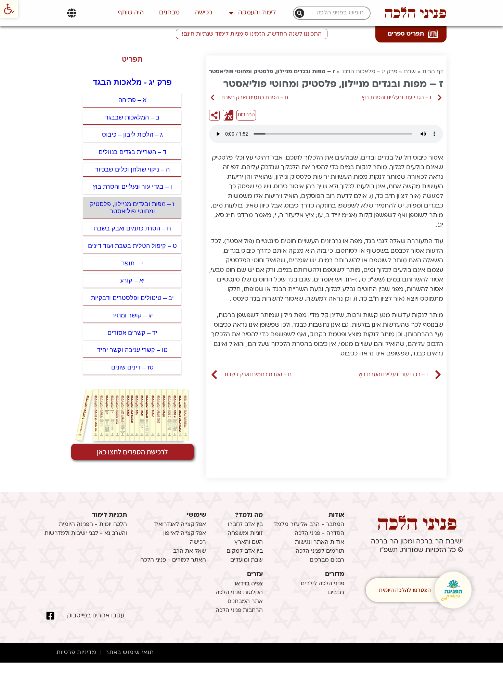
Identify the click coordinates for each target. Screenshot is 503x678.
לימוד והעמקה (257, 13)
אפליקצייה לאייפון (184, 533)
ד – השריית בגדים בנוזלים (132, 152)
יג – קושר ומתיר (132, 315)
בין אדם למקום (245, 551)
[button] (9, 9)
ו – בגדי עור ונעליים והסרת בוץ (132, 186)
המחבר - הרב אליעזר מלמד (309, 524)
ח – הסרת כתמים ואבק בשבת (132, 228)
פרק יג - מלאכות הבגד (369, 72)
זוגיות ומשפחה (245, 533)
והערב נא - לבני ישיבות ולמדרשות (85, 533)
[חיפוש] (299, 13)
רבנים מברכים (327, 560)
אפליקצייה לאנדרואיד (180, 524)
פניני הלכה (415, 13)
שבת (410, 72)
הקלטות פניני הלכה (239, 592)
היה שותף (131, 13)
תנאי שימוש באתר (129, 652)
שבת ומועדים (246, 560)
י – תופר (132, 263)
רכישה (203, 13)
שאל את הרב (189, 551)
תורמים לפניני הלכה (320, 551)
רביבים (336, 592)
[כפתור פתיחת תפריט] (71, 13)
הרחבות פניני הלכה (239, 610)
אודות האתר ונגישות (319, 542)
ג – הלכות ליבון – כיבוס (132, 134)
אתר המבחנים (245, 601)
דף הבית (432, 72)
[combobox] (335, 13)
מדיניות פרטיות (76, 652)
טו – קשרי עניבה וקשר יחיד (132, 350)
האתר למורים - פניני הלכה (173, 560)
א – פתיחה (132, 100)
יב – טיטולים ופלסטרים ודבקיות (132, 297)
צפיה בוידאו (249, 584)
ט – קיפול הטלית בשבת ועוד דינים (132, 245)
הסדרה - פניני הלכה (319, 533)
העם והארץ (248, 542)
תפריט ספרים (406, 34)
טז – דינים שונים (132, 367)
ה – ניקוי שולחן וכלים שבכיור (132, 169)
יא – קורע (132, 280)
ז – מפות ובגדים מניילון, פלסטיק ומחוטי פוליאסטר (132, 208)
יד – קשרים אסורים (132, 332)
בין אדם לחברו (245, 524)
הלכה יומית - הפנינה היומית (93, 524)
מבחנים (169, 13)
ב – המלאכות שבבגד (132, 117)
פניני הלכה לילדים (322, 584)
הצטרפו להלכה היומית (405, 590)
